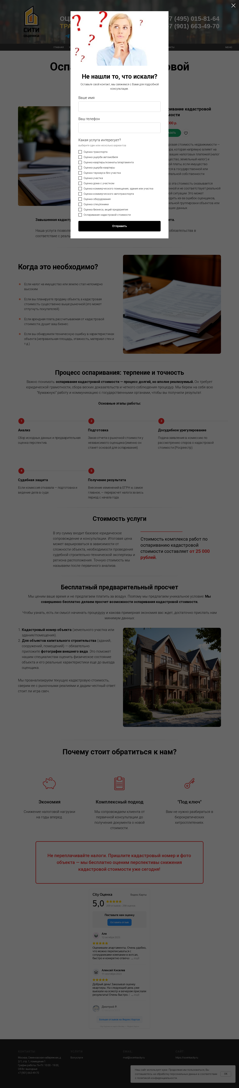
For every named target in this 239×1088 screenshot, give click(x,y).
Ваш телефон (89, 119)
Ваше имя (86, 98)
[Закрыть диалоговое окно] (233, 5)
